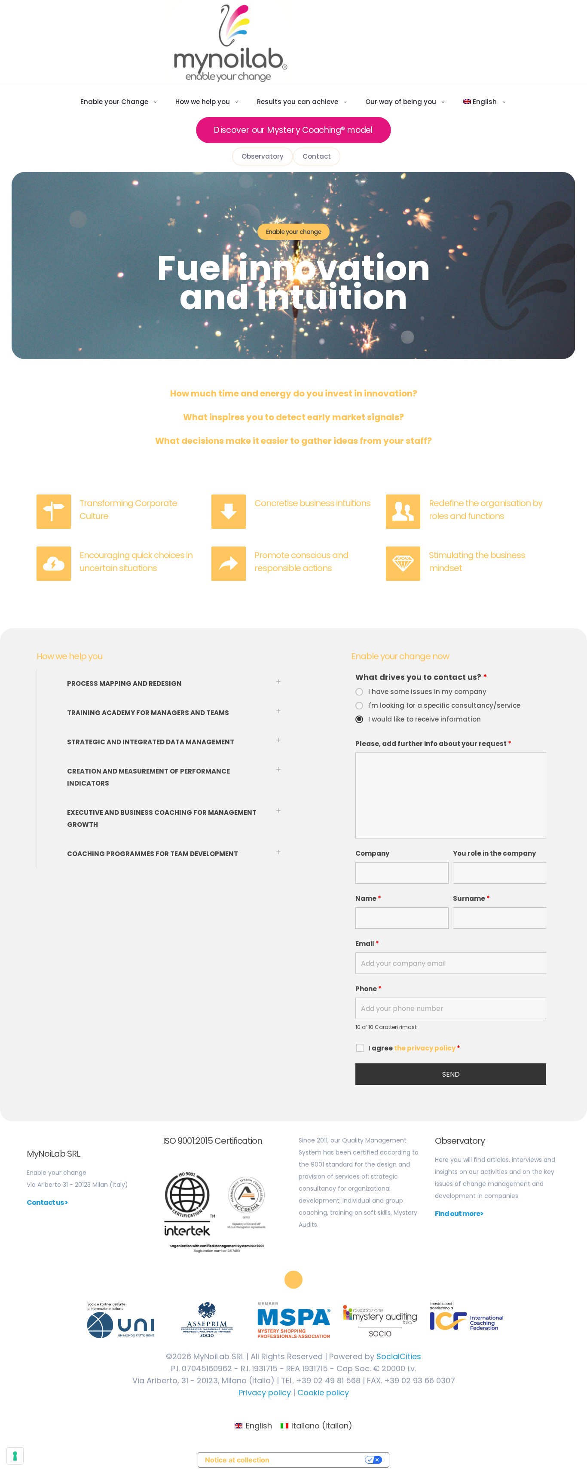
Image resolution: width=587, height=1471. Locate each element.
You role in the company (494, 853)
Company (372, 853)
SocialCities (398, 1356)
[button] (163, 683)
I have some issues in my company (427, 692)
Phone (368, 989)
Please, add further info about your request (433, 744)
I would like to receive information (424, 719)
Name (368, 898)
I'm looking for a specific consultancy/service (444, 705)
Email (367, 944)
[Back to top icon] (293, 1280)
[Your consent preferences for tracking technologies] (15, 1456)
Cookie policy (323, 1392)
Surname (471, 898)
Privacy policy (264, 1392)
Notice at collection (237, 1460)
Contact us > (47, 1202)
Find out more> (459, 1214)
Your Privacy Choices (319, 1460)
